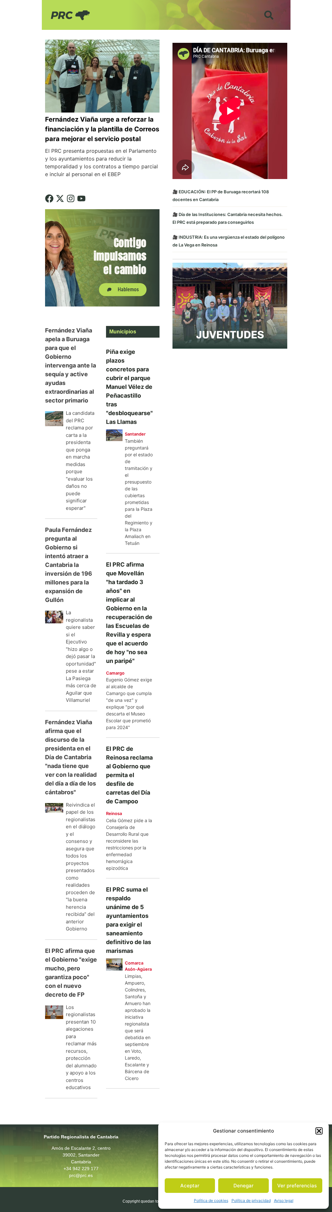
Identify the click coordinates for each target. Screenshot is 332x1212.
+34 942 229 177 (81, 1168)
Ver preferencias (297, 1185)
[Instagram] (70, 198)
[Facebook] (49, 198)
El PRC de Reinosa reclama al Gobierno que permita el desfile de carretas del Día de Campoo (129, 775)
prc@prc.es (81, 1175)
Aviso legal (283, 1200)
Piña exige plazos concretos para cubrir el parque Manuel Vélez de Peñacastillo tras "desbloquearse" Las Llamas (129, 386)
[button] (319, 1131)
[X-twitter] (60, 198)
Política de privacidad (251, 1200)
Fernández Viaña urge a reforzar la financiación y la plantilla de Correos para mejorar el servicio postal (102, 129)
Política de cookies (211, 1200)
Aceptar (189, 1185)
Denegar (243, 1185)
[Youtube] (81, 198)
